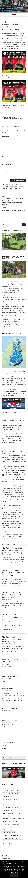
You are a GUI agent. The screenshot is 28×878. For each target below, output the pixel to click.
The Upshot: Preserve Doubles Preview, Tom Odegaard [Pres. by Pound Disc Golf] (13, 572)
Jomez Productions (8, 827)
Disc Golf (10, 793)
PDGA (13, 832)
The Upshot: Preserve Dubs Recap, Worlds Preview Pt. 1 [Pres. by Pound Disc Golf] (12, 550)
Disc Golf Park (6, 807)
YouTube (15, 843)
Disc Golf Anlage (7, 796)
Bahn (18, 788)
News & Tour (8, 115)
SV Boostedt (15, 841)
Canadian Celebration (10, 720)
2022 (13, 788)
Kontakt (4, 748)
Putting (5, 838)
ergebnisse (6, 818)
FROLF (5, 821)
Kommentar (6, 136)
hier (7, 538)
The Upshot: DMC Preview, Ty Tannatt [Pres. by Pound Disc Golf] (13, 617)
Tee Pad (5, 843)
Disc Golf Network (8, 802)
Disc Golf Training (7, 810)
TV (10, 843)
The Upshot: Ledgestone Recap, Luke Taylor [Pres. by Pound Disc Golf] (12, 639)
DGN (18, 791)
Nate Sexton (18, 827)
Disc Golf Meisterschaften (10, 799)
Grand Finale (7, 664)
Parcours (14, 830)
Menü (14, 14)
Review (11, 838)
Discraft (5, 816)
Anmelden (5, 855)
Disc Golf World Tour (8, 813)
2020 (4, 788)
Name (4, 156)
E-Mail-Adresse (7, 164)
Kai (16, 20)
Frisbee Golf (20, 818)
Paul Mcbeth (6, 832)
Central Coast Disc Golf (9, 791)
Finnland (13, 818)
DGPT (4, 793)
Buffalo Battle (7, 689)
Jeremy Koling (7, 824)
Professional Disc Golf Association (12, 835)
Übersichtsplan (7, 846)
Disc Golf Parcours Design (10, 804)
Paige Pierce (6, 830)
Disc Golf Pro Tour (17, 807)
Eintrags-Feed (6, 858)
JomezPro (15, 824)
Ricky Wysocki (18, 838)
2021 (9, 788)
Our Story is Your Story (10, 708)
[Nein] (26, 869)
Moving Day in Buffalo (10, 677)
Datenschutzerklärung (8, 742)
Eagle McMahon (13, 816)
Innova (16, 821)
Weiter (14, 875)
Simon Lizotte (6, 841)
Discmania (18, 813)
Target (23, 841)
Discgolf (17, 793)
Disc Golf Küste (11, 9)
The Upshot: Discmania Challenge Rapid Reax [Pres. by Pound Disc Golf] (14, 595)
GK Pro (10, 821)
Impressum (5, 745)
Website (4, 172)
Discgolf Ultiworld (9, 544)
